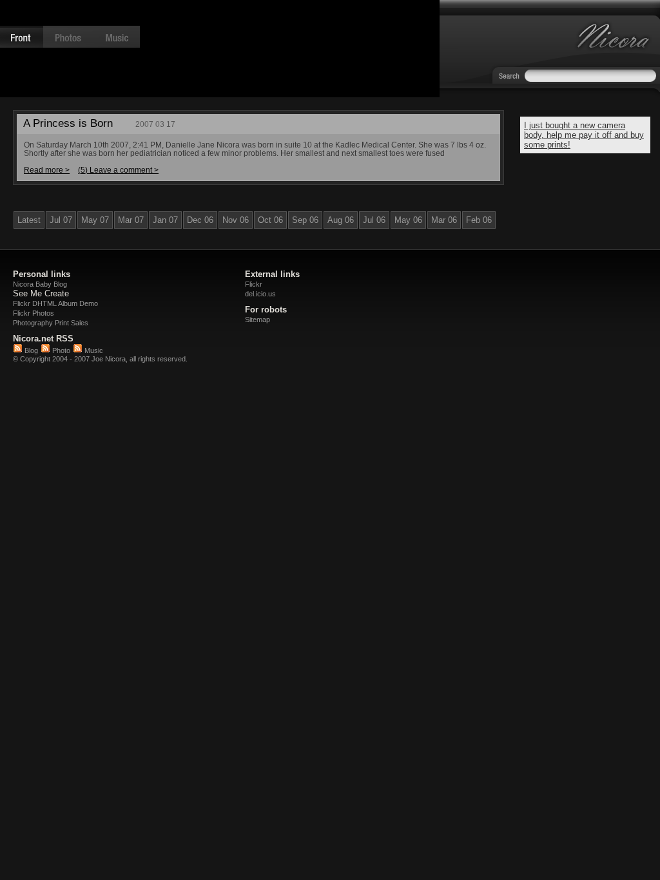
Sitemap (257, 319)
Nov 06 (235, 220)
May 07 (95, 220)
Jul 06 (374, 220)
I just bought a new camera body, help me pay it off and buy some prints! (584, 134)
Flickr (253, 284)
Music (92, 350)
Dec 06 (200, 220)
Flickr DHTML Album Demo (55, 303)
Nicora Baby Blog (40, 284)
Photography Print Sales (50, 323)
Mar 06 (444, 220)
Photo (60, 350)
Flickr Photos (33, 313)
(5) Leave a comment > (118, 170)
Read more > (47, 170)
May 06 (408, 220)
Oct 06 (270, 220)
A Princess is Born (68, 123)
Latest (29, 220)
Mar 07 (131, 220)
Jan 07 (165, 220)
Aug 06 (340, 220)
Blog (30, 350)
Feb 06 (479, 220)
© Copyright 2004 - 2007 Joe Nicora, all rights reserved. (100, 359)
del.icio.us (260, 294)
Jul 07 (61, 220)
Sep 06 (305, 220)
